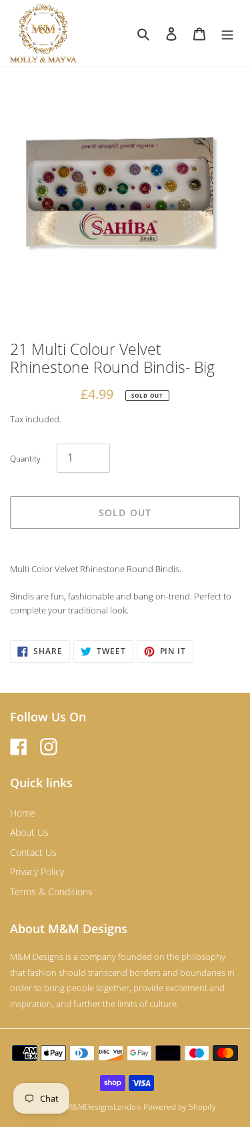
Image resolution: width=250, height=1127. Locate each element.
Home (22, 813)
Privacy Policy (37, 871)
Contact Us (33, 852)
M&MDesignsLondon (103, 1106)
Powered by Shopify (179, 1106)
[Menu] (227, 33)
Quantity (25, 458)
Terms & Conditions (51, 891)
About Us (29, 832)
